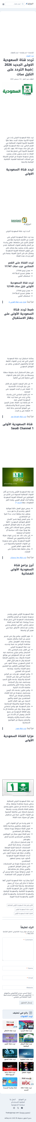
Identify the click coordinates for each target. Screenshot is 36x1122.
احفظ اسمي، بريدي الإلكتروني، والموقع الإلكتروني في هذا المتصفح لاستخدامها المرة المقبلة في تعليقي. (17, 995)
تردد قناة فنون (21, 728)
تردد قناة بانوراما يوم (18, 416)
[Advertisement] (18, 31)
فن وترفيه (23, 52)
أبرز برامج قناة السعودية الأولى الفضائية (20, 905)
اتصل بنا (13, 1099)
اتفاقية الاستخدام (18, 1102)
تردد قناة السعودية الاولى (24, 909)
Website (29, 988)
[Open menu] (3, 4)
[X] (18, 1108)
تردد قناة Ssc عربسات (18, 557)
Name (29, 968)
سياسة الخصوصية (18, 1105)
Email (30, 978)
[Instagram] (14, 1108)
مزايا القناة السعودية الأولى (24, 913)
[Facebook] (22, 1108)
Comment (28, 940)
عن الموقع (22, 1099)
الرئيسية (31, 52)
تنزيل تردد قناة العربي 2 (17, 302)
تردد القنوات (14, 52)
